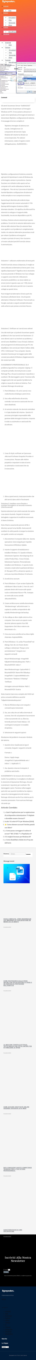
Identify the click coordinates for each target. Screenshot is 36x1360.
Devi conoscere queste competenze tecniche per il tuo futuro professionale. (17, 1169)
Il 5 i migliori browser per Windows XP (18, 837)
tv (5, 1325)
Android (5, 6)
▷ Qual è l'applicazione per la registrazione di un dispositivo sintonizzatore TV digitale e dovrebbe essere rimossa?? (20, 815)
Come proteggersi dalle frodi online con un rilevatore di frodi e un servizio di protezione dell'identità (17, 983)
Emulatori (8, 1316)
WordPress (12, 32)
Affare (7, 1320)
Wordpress (9, 1334)
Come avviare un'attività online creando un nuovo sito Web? (16, 1107)
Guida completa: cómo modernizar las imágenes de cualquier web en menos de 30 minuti (17, 920)
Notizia (7, 1322)
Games (5, 13)
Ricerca (6, 854)
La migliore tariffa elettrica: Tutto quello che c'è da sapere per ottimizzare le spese (17, 1046)
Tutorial (5, 27)
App (9, 10)
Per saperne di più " (7, 927)
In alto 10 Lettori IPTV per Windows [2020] (19, 821)
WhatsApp (8, 1329)
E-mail (5, 1270)
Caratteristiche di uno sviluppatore (12, 1230)
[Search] (28, 854)
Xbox (10, 25)
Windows (6, 34)
